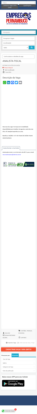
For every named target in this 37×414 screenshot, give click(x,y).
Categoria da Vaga (8, 367)
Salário (5, 363)
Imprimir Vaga (12, 342)
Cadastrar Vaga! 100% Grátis (9, 6)
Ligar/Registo (27, 5)
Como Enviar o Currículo (11, 148)
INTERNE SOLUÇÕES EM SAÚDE (11, 65)
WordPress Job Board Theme (25, 409)
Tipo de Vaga (6, 359)
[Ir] (32, 47)
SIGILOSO (7, 333)
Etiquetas (15, 355)
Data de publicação (8, 370)
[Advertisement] (18, 105)
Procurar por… (6, 355)
